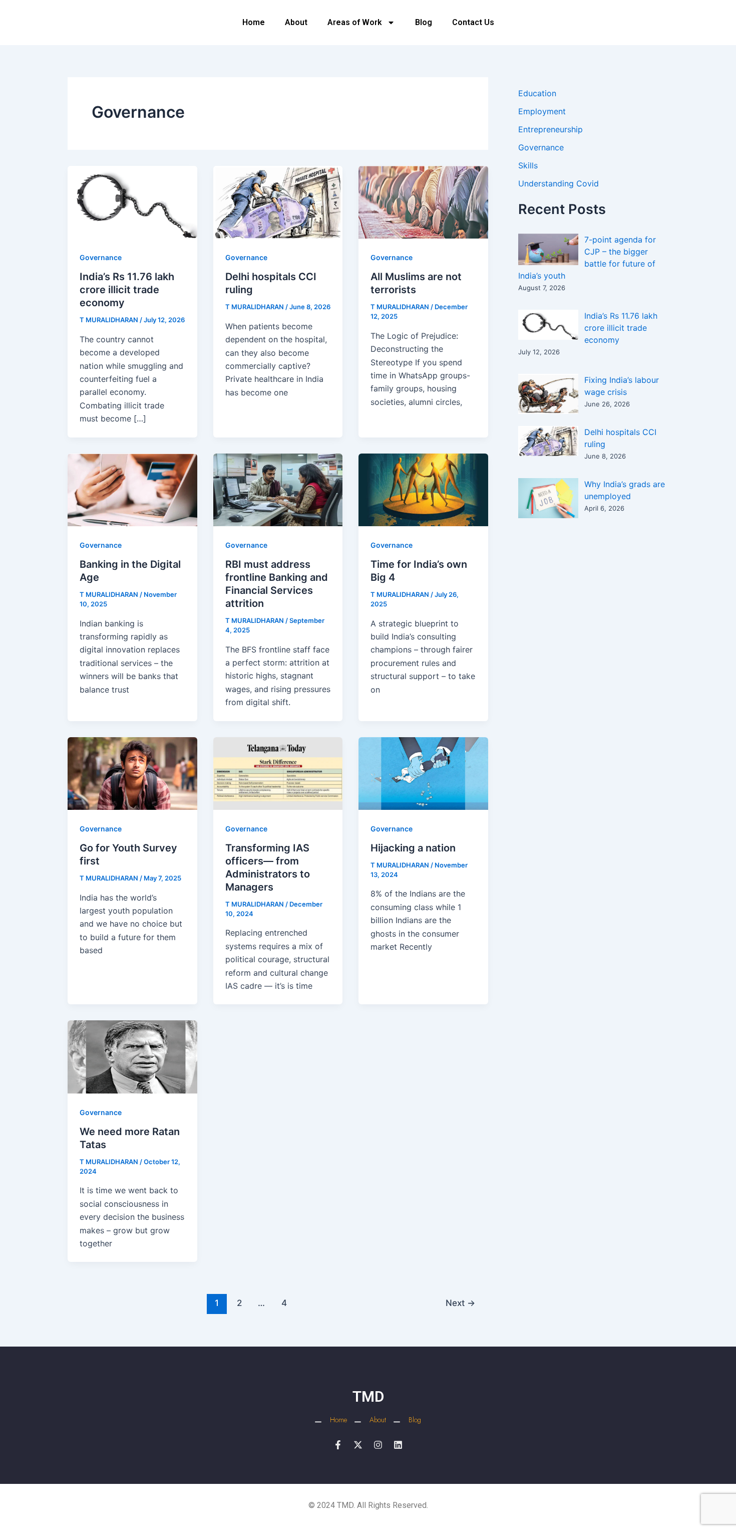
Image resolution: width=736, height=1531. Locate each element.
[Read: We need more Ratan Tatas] (132, 1056)
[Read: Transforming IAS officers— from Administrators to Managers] (278, 773)
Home (253, 22)
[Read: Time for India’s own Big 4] (423, 489)
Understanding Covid (558, 183)
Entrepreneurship (550, 129)
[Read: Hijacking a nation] (423, 773)
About (296, 22)
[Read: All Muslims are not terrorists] (423, 201)
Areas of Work (354, 22)
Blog (423, 22)
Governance (101, 257)
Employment (542, 111)
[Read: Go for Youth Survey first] (132, 773)
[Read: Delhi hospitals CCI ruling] (278, 201)
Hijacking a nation (413, 848)
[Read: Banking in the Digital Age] (132, 489)
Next (460, 1302)
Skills (528, 165)
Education (537, 93)
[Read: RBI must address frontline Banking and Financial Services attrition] (278, 489)
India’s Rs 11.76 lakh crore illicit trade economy (127, 290)
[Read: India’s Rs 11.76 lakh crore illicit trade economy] (132, 201)
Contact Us (473, 22)
